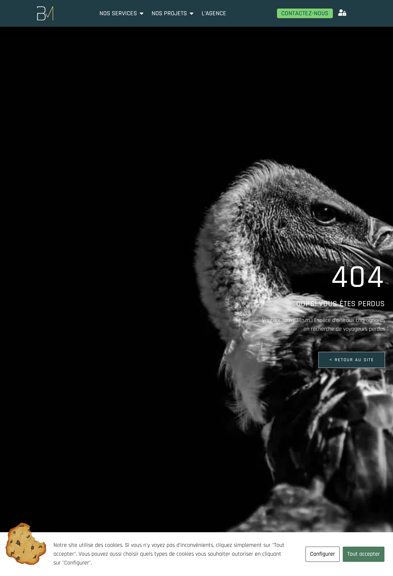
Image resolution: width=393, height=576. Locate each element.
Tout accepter (363, 554)
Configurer (322, 554)
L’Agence (214, 13)
